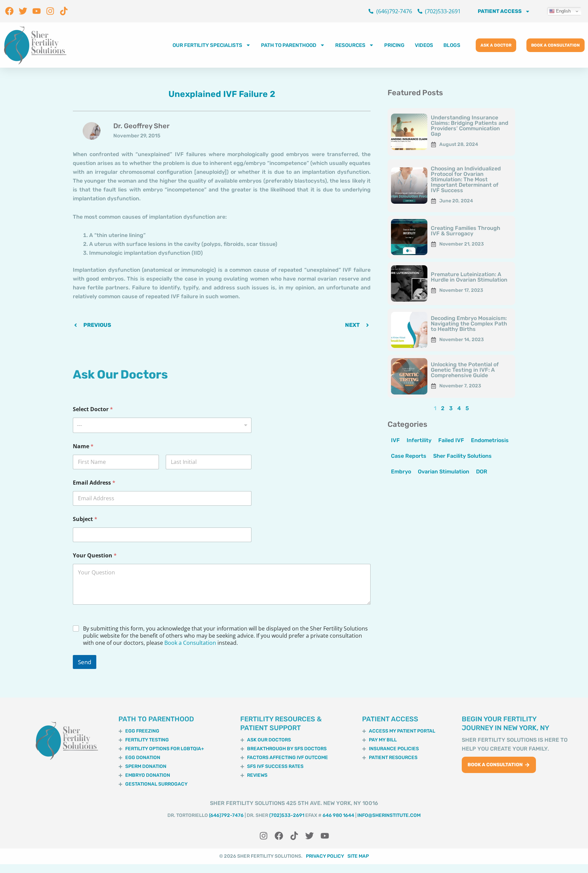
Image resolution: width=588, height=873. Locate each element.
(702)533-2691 (286, 815)
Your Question (95, 555)
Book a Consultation (190, 643)
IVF (395, 440)
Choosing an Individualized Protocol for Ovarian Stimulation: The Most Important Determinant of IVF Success (466, 179)
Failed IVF (451, 440)
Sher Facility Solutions (462, 456)
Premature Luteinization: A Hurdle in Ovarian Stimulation (469, 277)
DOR (481, 471)
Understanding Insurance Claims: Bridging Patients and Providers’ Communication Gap (469, 125)
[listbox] (162, 425)
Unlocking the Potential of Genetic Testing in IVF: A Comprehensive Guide (465, 370)
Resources (350, 45)
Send (84, 662)
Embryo (401, 471)
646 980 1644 (338, 815)
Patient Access (500, 11)
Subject (85, 519)
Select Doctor (93, 409)
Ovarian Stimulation (443, 471)
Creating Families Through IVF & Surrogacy (465, 231)
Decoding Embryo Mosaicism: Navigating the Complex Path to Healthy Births (469, 323)
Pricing (394, 45)
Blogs (451, 45)
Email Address (94, 483)
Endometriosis (490, 440)
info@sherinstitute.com (389, 815)
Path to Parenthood (288, 45)
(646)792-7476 (226, 815)
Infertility (419, 440)
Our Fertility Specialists (207, 45)
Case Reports (408, 456)
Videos (424, 45)
